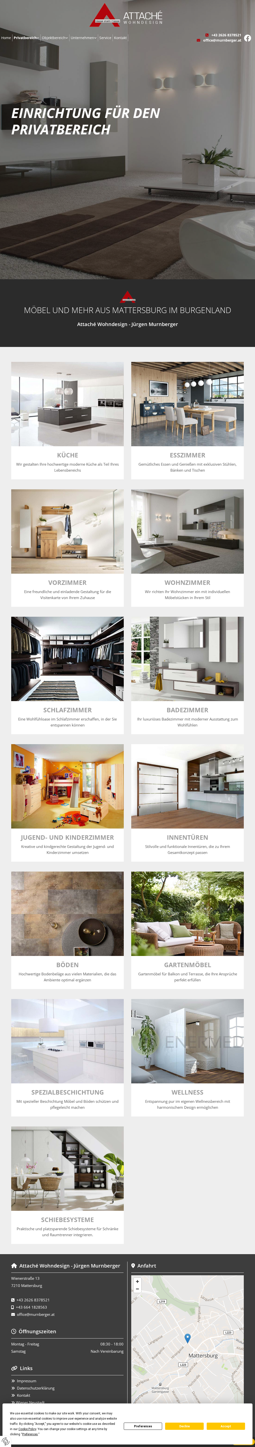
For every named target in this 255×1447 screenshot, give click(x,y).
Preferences (143, 1426)
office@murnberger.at (222, 40)
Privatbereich (25, 37)
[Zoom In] (137, 1281)
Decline (184, 1426)
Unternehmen (82, 37)
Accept (226, 1426)
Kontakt (120, 37)
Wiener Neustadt (30, 1402)
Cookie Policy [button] (27, 1429)
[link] (26, 37)
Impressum (26, 1380)
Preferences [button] (30, 1434)
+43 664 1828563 (31, 1307)
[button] (188, 1339)
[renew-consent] (5, 1441)
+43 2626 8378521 (226, 35)
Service (105, 37)
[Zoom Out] (137, 1289)
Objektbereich (53, 37)
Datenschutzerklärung (36, 1388)
